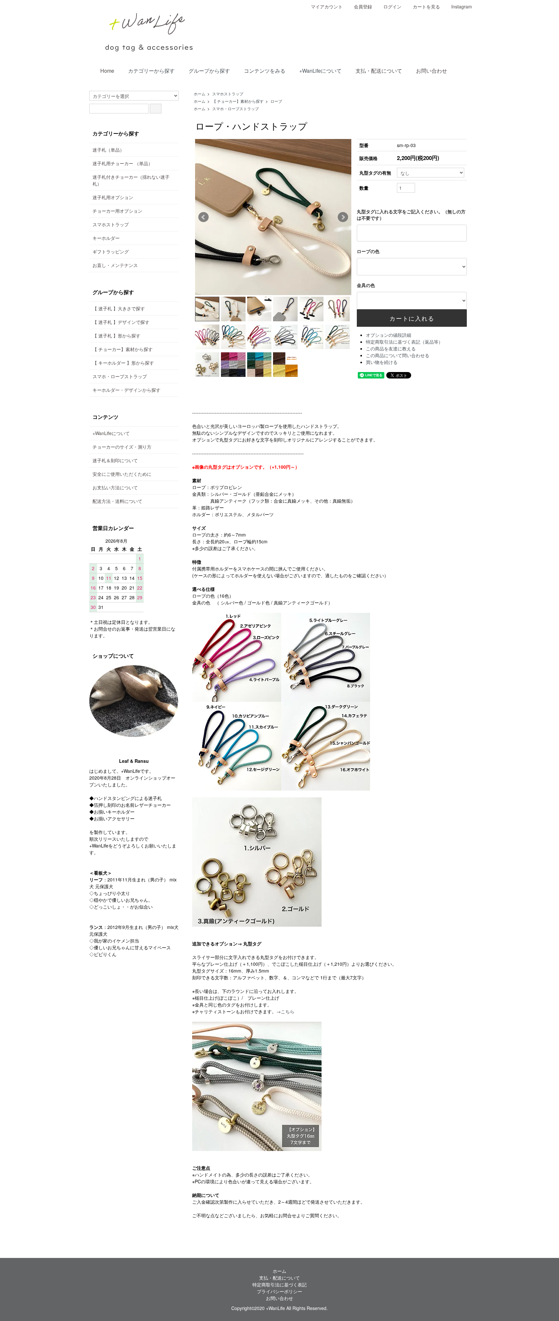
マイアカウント (327, 6)
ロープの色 (368, 251)
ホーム (199, 93)
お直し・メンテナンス (115, 265)
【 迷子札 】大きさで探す (119, 308)
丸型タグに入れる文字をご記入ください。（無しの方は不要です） (411, 214)
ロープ (276, 101)
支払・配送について (379, 70)
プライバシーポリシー (279, 1291)
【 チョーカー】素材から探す (238, 101)
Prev (203, 217)
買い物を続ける (382, 362)
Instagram (461, 6)
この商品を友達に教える (391, 348)
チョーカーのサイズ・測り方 (122, 446)
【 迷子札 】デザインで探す (121, 322)
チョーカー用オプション (117, 211)
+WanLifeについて (320, 70)
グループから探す (209, 70)
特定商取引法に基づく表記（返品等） (404, 341)
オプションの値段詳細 (388, 335)
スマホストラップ (227, 93)
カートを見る (426, 6)
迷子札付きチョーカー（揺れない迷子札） (131, 180)
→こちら (285, 1011)
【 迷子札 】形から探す (116, 335)
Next (343, 217)
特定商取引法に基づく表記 (279, 1284)
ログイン (392, 6)
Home (107, 70)
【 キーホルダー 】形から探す (123, 362)
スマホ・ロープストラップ (235, 108)
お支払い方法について (115, 487)
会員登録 (363, 6)
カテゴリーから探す (151, 70)
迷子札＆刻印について (115, 460)
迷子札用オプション (113, 197)
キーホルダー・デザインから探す (126, 390)
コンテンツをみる (264, 70)
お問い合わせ (431, 70)
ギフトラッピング (111, 251)
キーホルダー (106, 238)
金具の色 (366, 285)
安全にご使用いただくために (122, 474)
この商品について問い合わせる (397, 355)
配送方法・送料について (117, 501)
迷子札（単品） (108, 149)
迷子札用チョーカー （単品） (123, 163)
